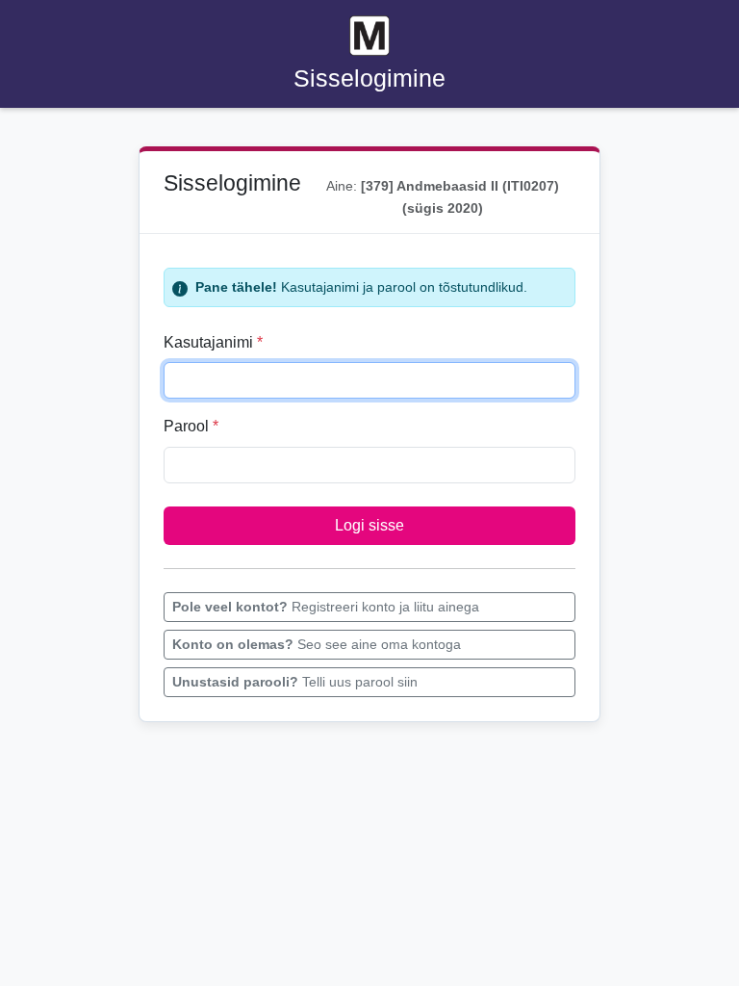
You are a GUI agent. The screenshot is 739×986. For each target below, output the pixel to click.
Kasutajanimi (213, 342)
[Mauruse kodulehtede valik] (369, 35)
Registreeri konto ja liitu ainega (325, 606)
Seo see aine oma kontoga (316, 644)
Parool (191, 426)
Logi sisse (369, 525)
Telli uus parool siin (295, 681)
